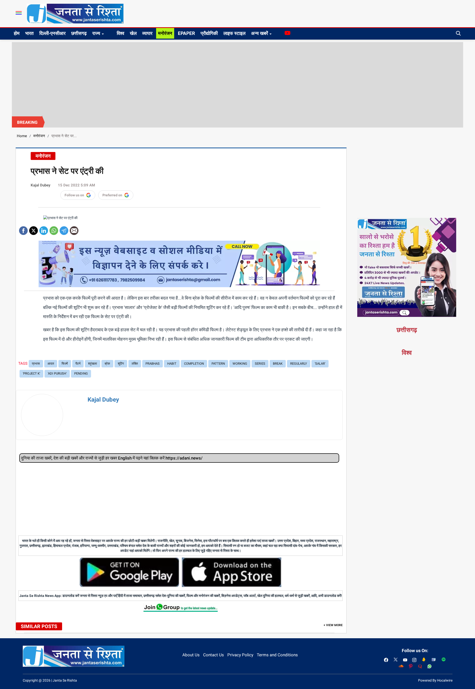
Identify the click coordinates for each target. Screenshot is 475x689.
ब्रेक (107, 363)
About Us (191, 654)
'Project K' (31, 373)
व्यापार (147, 33)
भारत (29, 33)
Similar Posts (39, 626)
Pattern (218, 363)
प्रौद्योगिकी (209, 33)
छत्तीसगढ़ (79, 33)
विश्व (120, 33)
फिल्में (65, 363)
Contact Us (213, 654)
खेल (133, 33)
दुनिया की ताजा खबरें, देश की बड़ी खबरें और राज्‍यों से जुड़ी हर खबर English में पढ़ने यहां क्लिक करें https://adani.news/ (112, 458)
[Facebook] (23, 228)
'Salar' (320, 363)
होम (17, 33)
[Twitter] (33, 228)
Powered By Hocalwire (435, 680)
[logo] (75, 13)
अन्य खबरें (259, 33)
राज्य (96, 33)
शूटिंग (121, 363)
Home (22, 136)
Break (278, 363)
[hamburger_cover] (19, 13)
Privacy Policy (240, 654)
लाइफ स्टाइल (234, 33)
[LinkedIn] (43, 228)
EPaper (186, 33)
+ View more (333, 625)
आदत (51, 363)
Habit (171, 363)
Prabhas (152, 363)
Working (240, 363)
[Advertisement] (237, 79)
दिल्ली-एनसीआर (52, 33)
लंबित (135, 363)
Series (260, 363)
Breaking (27, 122)
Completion (194, 363)
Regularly (298, 363)
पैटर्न (77, 363)
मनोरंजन (165, 33)
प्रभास (36, 363)
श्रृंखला (92, 363)
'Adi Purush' (57, 373)
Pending (81, 373)
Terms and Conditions (277, 654)
